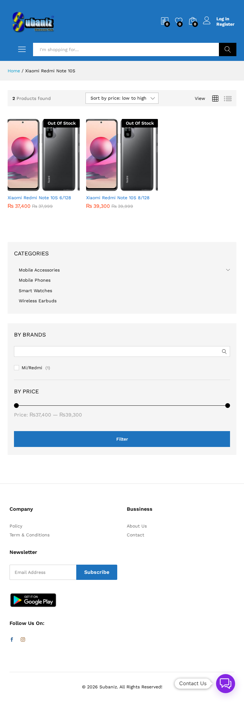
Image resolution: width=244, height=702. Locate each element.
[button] (225, 683)
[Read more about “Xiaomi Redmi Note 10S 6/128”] (28, 187)
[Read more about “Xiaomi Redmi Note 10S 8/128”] (106, 187)
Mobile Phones (35, 280)
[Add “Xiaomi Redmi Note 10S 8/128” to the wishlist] (135, 187)
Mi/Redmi (32, 367)
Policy (16, 525)
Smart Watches (35, 290)
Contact (135, 534)
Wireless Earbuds (38, 300)
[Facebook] (11, 639)
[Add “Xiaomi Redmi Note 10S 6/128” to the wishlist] (57, 187)
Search (227, 49)
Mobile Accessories (39, 269)
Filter (122, 439)
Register (225, 24)
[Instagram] (23, 640)
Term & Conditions (30, 534)
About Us (137, 525)
